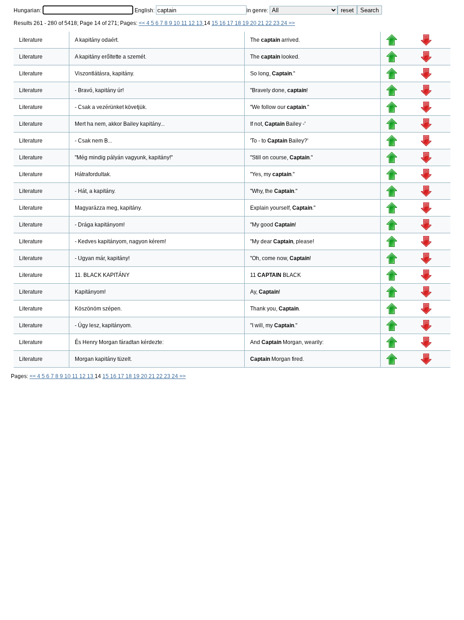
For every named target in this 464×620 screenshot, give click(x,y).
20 (254, 23)
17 (231, 23)
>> (292, 23)
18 (238, 23)
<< (142, 23)
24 (285, 23)
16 (223, 23)
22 (269, 23)
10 (177, 23)
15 (215, 23)
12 (192, 23)
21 (262, 23)
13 (200, 23)
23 (277, 23)
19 (246, 23)
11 (184, 23)
